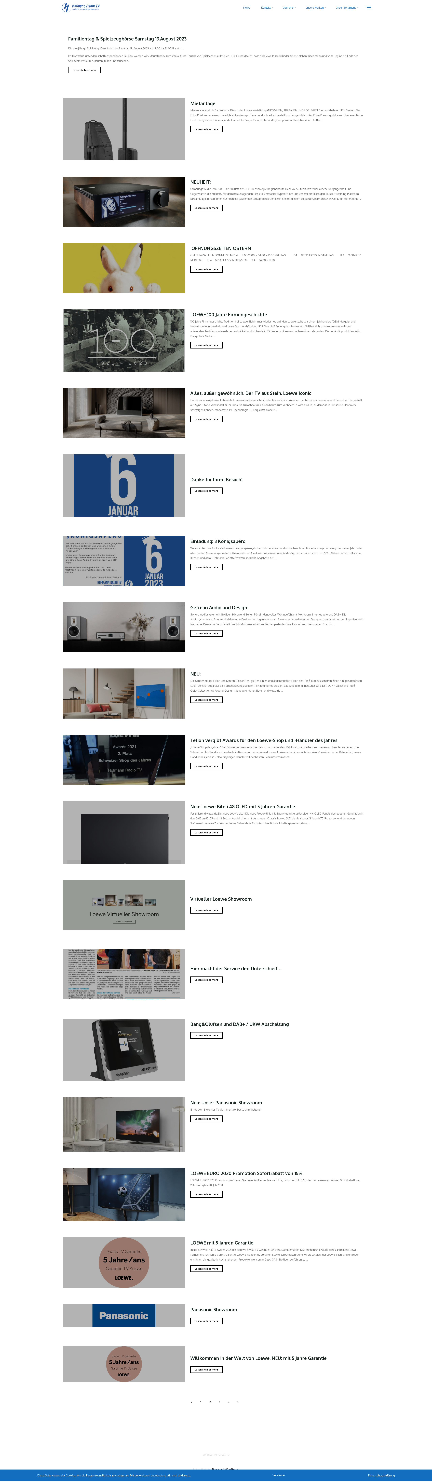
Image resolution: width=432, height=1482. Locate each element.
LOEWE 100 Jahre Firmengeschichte (228, 314)
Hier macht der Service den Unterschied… (236, 968)
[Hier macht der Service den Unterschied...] (124, 974)
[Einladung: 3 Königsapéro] (124, 561)
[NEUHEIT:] (124, 201)
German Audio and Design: (219, 607)
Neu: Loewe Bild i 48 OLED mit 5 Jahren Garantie (242, 806)
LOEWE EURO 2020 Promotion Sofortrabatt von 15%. (246, 1173)
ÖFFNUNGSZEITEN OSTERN (220, 248)
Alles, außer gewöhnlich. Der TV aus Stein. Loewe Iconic (250, 393)
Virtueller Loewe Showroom (221, 899)
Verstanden (279, 1475)
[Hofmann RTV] (81, 7)
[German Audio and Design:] (124, 627)
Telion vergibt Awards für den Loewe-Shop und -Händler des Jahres (264, 740)
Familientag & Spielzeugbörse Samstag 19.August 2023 (127, 38)
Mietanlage (202, 103)
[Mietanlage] (124, 129)
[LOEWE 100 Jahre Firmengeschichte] (124, 340)
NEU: (195, 674)
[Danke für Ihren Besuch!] (124, 485)
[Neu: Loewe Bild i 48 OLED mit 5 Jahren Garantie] (124, 832)
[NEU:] (124, 693)
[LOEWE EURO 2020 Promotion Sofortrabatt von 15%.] (124, 1194)
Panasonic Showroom (213, 1309)
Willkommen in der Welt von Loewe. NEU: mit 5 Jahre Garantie (258, 1358)
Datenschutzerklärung (381, 1475)
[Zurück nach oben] (418, 1468)
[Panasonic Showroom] (124, 1315)
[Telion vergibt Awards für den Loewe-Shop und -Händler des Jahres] (124, 760)
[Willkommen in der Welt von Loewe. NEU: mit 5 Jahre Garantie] (124, 1364)
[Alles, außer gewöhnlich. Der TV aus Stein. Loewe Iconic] (124, 413)
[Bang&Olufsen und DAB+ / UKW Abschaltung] (124, 1050)
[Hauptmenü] (368, 7)
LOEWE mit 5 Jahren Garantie (221, 1242)
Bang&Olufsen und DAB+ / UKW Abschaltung (239, 1024)
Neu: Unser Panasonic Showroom (226, 1102)
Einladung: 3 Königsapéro (218, 541)
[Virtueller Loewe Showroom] (124, 905)
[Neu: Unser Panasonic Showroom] (124, 1124)
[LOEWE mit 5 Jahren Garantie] (124, 1262)
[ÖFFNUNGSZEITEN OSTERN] (124, 268)
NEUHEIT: (200, 182)
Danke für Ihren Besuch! (216, 479)
